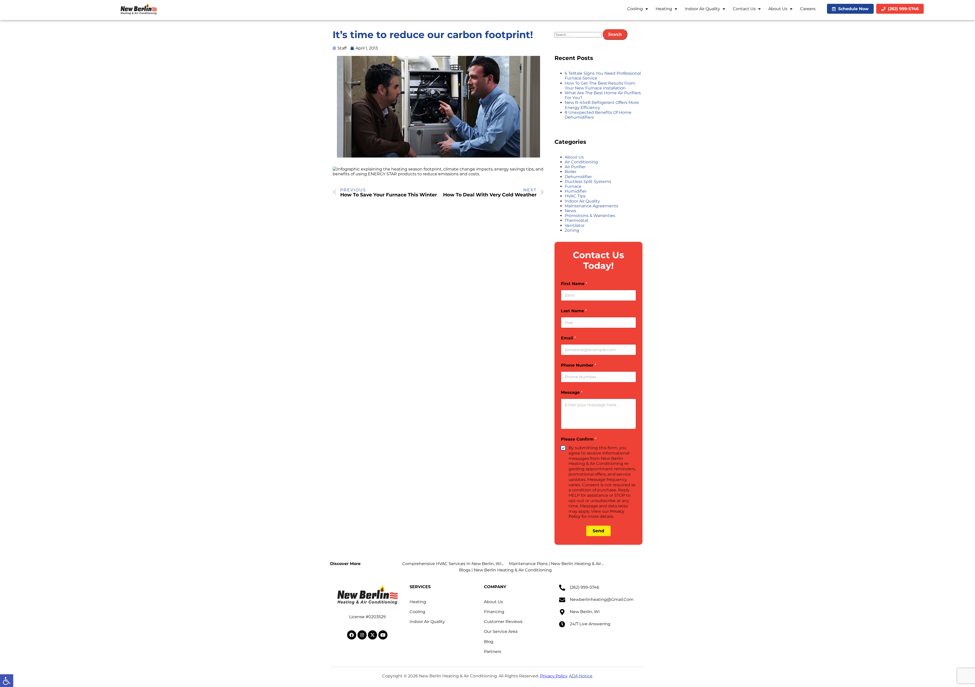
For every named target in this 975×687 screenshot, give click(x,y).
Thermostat (577, 220)
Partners (492, 651)
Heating (664, 8)
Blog (488, 641)
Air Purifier (575, 166)
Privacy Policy (553, 676)
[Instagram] (362, 634)
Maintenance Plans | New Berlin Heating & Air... (556, 563)
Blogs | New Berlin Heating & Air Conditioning (505, 570)
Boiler (570, 171)
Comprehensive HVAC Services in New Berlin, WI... (453, 563)
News (570, 210)
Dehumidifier (578, 176)
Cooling (635, 8)
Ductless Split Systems (588, 181)
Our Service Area (500, 631)
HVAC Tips (575, 196)
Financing (494, 611)
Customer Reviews (503, 621)
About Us (777, 8)
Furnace (573, 186)
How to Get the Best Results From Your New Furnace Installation (600, 85)
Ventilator (574, 225)
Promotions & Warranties (590, 215)
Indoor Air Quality (702, 8)
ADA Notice (580, 676)
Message (571, 392)
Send (598, 530)
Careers (808, 8)
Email (568, 338)
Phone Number (578, 365)
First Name (574, 283)
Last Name (574, 310)
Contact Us (744, 8)
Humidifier (576, 191)
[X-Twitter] (372, 634)
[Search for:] (579, 34)
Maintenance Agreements (591, 206)
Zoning (572, 230)
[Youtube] (382, 634)
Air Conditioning (581, 162)
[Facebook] (351, 634)
